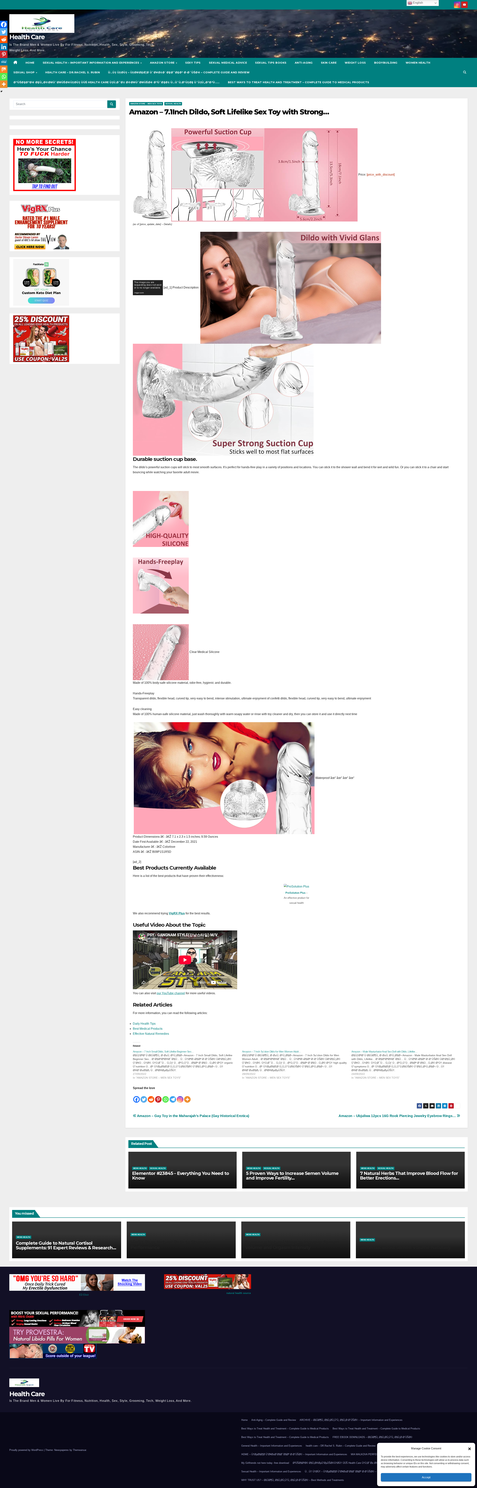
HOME (30, 62)
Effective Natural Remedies (151, 1033)
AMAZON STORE (163, 62)
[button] (469, 1448)
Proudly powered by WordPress (26, 1450)
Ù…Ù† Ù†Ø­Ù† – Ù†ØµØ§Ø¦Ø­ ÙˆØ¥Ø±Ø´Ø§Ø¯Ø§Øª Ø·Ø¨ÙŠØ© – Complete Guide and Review (178, 72)
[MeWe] (3, 61)
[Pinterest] (158, 1097)
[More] (187, 1097)
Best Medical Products (147, 1028)
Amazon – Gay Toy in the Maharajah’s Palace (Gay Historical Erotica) (192, 1116)
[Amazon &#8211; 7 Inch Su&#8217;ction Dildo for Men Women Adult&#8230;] (296, 1065)
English (417, 2)
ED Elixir (84, 1294)
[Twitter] (143, 1097)
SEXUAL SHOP (24, 72)
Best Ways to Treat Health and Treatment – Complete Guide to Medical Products (298, 82)
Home (244, 1420)
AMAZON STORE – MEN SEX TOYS (146, 104)
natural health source (238, 1293)
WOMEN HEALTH (418, 62)
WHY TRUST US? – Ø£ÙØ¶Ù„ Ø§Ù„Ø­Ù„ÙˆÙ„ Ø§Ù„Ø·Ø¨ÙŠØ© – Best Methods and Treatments (292, 1480)
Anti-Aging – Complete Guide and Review (273, 1420)
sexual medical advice (228, 62)
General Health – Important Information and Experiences (271, 1445)
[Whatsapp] (165, 1097)
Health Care (27, 37)
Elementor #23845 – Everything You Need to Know (180, 1176)
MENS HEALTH (139, 1168)
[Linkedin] (3, 47)
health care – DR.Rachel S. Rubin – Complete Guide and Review (340, 1445)
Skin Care (329, 62)
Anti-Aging (304, 62)
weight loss (355, 62)
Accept (426, 1477)
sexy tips (193, 62)
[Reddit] (151, 1097)
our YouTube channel (171, 993)
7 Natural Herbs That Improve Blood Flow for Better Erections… (409, 1176)
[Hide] (1, 91)
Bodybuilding (385, 62)
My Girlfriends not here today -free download (265, 1463)
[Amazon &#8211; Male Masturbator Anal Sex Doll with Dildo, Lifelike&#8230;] (406, 1065)
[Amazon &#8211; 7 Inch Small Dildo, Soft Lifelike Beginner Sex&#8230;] (187, 1065)
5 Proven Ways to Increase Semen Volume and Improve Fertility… (292, 1176)
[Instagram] (180, 1097)
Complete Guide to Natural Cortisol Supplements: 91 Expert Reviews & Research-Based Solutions (65, 1247)
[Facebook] (136, 1097)
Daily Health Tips (144, 1023)
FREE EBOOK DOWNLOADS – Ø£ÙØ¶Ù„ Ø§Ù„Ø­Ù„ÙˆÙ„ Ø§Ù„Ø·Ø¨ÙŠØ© (372, 1437)
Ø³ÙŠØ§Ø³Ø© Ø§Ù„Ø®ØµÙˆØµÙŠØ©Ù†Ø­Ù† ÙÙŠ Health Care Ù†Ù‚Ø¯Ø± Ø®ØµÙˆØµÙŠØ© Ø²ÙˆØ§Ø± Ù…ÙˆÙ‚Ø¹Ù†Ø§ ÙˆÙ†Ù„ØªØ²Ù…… (116, 82)
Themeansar (79, 1450)
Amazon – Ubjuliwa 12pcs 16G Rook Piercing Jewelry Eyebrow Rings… (398, 1116)
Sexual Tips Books (271, 62)
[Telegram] (173, 1097)
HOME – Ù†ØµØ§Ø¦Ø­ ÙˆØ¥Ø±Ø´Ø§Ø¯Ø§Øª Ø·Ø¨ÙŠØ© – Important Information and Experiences (294, 1454)
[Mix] (3, 69)
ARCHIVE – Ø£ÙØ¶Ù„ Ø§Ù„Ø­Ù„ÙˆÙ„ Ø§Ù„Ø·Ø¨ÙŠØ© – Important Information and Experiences (351, 1420)
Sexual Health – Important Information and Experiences (91, 62)
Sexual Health (173, 104)
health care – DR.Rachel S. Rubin (72, 72)
